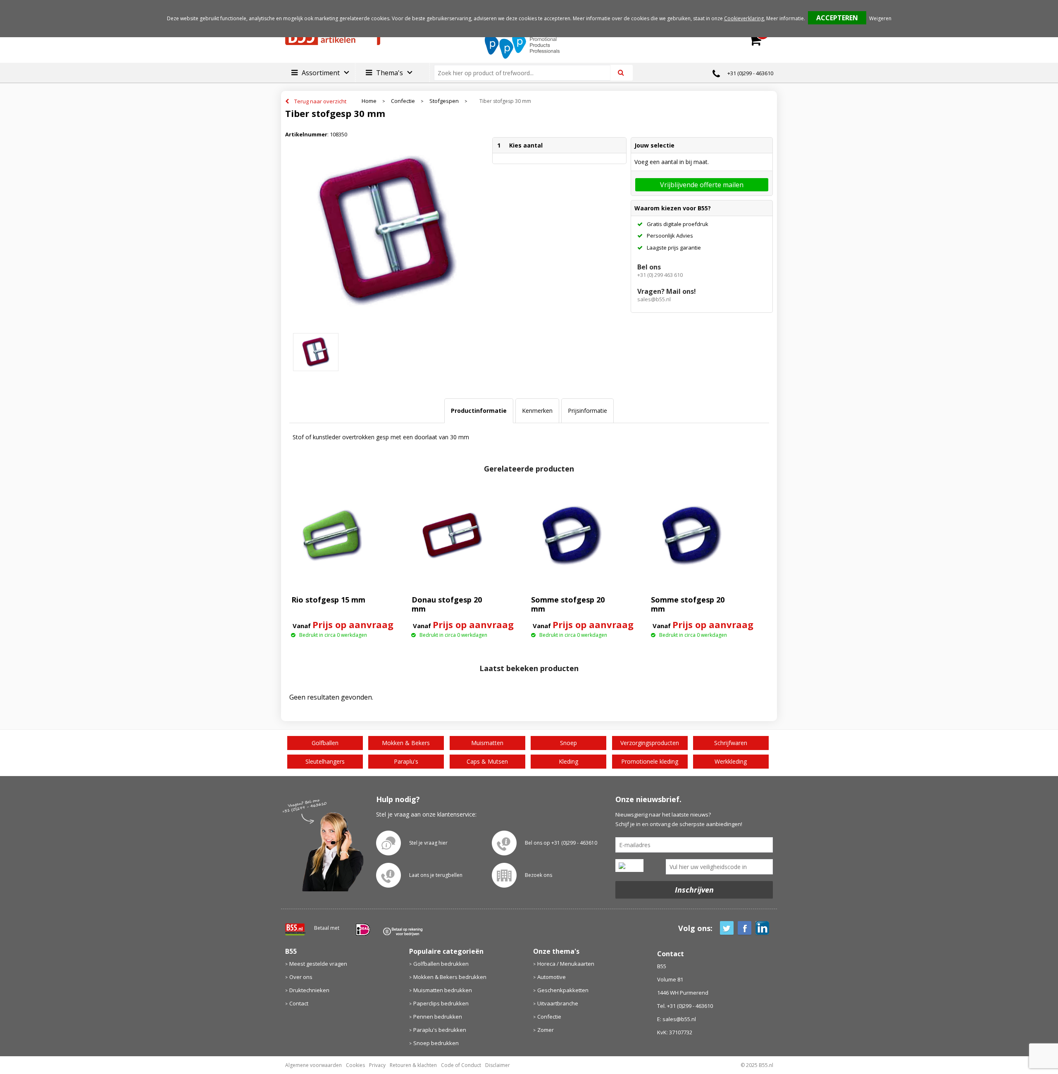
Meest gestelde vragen (318, 963)
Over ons (300, 977)
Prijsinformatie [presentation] (587, 410)
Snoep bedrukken (436, 1043)
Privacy (377, 1065)
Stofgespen (444, 101)
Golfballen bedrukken (441, 963)
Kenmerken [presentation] (537, 410)
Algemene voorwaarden (313, 1065)
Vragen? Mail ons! (666, 291)
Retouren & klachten (413, 1065)
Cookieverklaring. (744, 18)
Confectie (403, 101)
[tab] (478, 410)
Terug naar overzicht (320, 101)
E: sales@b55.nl (676, 1019)
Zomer (545, 1030)
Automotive (551, 977)
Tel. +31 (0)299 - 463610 (685, 1006)
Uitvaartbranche (557, 1003)
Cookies (355, 1065)
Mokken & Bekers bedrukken (449, 977)
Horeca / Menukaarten (565, 963)
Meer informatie (785, 18)
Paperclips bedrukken (441, 1003)
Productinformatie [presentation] (479, 410)
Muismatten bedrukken (442, 990)
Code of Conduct (461, 1065)
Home (369, 101)
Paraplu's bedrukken (439, 1030)
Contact (298, 1003)
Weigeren (880, 18)
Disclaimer (497, 1065)
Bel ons (649, 266)
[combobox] (525, 73)
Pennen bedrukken (437, 1016)
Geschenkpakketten (563, 990)
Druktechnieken (309, 990)
